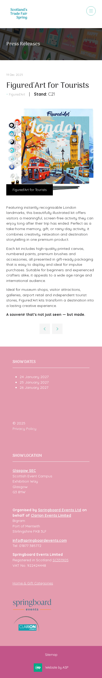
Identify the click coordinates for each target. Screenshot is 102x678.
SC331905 (61, 560)
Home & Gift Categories (33, 583)
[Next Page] (57, 329)
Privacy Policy (24, 428)
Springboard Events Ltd (59, 510)
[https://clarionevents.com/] (26, 630)
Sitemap (51, 654)
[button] (91, 11)
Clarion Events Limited (51, 515)
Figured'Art (17, 94)
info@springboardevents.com (40, 540)
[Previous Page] (44, 329)
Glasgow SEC (24, 470)
